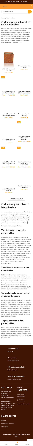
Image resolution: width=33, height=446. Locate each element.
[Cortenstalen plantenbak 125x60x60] (24, 57)
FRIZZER (16, 436)
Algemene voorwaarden (7, 423)
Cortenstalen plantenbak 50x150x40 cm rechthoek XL (8, 163)
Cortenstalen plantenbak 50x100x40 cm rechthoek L (24, 138)
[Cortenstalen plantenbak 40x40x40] (8, 129)
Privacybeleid (4, 426)
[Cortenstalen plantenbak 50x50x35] (8, 178)
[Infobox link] (16, 350)
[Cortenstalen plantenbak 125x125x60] (8, 59)
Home (3, 18)
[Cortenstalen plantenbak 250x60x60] (24, 105)
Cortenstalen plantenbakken (21, 395)
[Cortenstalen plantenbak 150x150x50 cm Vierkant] (24, 82)
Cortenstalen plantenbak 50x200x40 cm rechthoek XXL (24, 163)
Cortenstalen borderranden (21, 400)
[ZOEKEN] (30, 11)
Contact (3, 420)
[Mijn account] (27, 6)
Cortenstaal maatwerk (23, 404)
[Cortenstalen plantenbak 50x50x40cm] (24, 177)
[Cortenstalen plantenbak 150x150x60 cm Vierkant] (8, 105)
